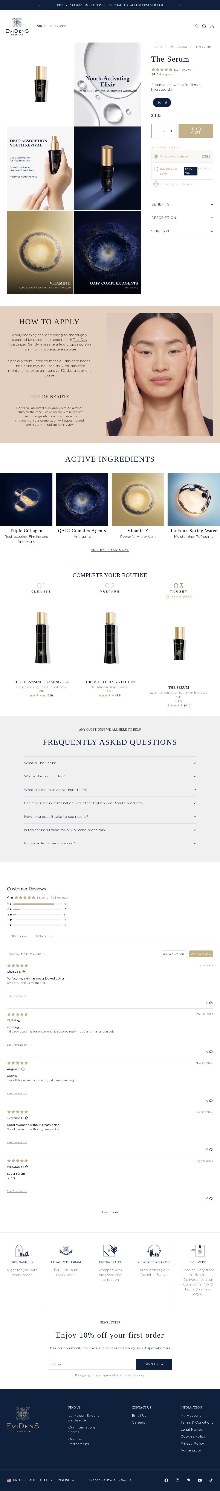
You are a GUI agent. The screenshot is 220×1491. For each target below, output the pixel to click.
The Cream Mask (178, 682)
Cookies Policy (193, 1436)
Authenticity (190, 1450)
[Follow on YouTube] (200, 1480)
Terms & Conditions (196, 1422)
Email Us (139, 1415)
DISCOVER (58, 26)
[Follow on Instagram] (177, 1480)
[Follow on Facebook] (166, 1480)
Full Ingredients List (110, 549)
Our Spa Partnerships (78, 1441)
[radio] (156, 156)
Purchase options (165, 147)
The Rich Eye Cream (109, 682)
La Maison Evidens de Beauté (83, 1418)
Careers (138, 1422)
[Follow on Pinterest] (188, 1480)
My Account (190, 1415)
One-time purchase (174, 156)
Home (157, 46)
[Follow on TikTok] (211, 1480)
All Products (179, 46)
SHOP (41, 26)
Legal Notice (191, 1429)
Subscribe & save (176, 171)
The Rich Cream (41, 682)
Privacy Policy (192, 1443)
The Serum (203, 46)
